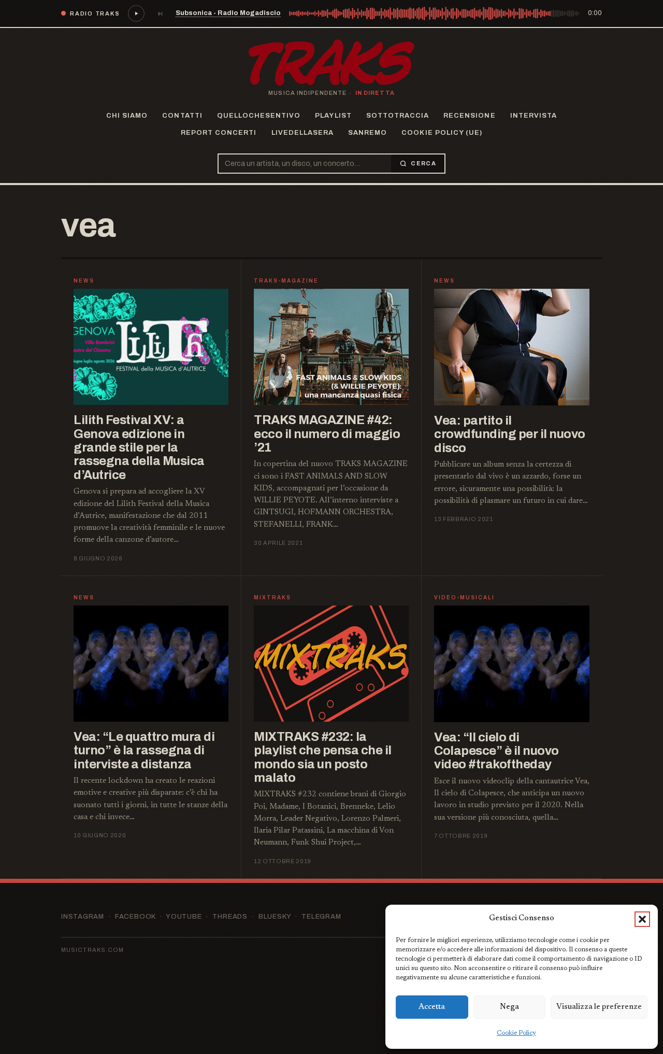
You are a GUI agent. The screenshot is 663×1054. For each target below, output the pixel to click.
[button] (642, 919)
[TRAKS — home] (331, 62)
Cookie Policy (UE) (441, 132)
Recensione (469, 115)
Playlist (333, 115)
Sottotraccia (397, 115)
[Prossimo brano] (160, 13)
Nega (509, 1007)
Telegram (321, 916)
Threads (229, 916)
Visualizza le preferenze (599, 1007)
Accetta (432, 1007)
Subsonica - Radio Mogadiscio (228, 13)
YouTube (183, 916)
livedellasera (302, 132)
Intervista (533, 115)
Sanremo (367, 132)
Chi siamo (127, 115)
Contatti (182, 115)
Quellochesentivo (259, 115)
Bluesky (274, 916)
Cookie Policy (516, 1033)
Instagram (82, 916)
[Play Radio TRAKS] (136, 13)
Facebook (135, 916)
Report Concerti (219, 132)
